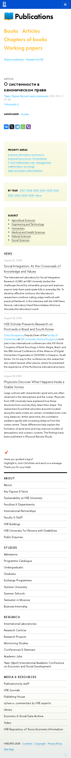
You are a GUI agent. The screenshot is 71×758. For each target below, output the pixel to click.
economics (37, 154)
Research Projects (15, 637)
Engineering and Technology (28, 224)
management (43, 162)
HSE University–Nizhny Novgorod (38, 339)
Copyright (40, 743)
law (33, 162)
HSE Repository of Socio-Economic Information (33, 729)
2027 (22, 190)
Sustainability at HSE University (23, 498)
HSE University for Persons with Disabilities (30, 530)
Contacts (27, 743)
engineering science (19, 158)
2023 (49, 190)
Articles (31, 31)
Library (8, 709)
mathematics (15, 166)
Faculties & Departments (19, 504)
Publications (34, 16)
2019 (24, 195)
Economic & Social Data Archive (23, 716)
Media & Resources (20, 677)
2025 (36, 190)
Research (12, 617)
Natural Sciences (21, 236)
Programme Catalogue (18, 561)
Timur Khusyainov (13, 335)
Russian (25, 114)
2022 (56, 190)
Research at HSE (34, 59)
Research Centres (15, 630)
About (9, 478)
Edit (65, 754)
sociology (29, 166)
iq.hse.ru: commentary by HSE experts (27, 703)
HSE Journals (12, 690)
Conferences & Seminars (19, 649)
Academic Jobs (13, 656)
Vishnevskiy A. (11, 104)
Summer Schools (14, 593)
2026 (29, 190)
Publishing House (14, 696)
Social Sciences (20, 240)
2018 (31, 195)
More (39, 195)
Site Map (9, 749)
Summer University (15, 587)
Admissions (10, 554)
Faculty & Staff (13, 517)
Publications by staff (16, 683)
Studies (10, 547)
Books (11, 31)
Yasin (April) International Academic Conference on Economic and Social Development (34, 664)
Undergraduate (13, 567)
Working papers (23, 47)
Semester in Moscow (17, 600)
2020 (18, 195)
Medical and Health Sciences (28, 232)
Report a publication (14, 59)
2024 (43, 190)
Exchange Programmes (18, 580)
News (8, 254)
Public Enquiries (13, 537)
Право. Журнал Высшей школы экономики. (27, 96)
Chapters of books (25, 39)
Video (7, 723)
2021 (11, 195)
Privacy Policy (55, 743)
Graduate (10, 574)
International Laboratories (20, 624)
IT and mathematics (19, 162)
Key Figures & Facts (16, 491)
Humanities (18, 228)
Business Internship (15, 606)
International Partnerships (20, 511)
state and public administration (25, 170)
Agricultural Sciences (23, 220)
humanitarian (39, 158)
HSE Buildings (12, 524)
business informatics (19, 154)
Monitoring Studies (16, 643)
